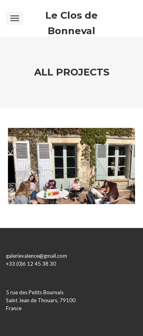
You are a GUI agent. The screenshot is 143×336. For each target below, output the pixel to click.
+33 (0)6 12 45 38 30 (31, 264)
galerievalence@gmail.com (36, 256)
